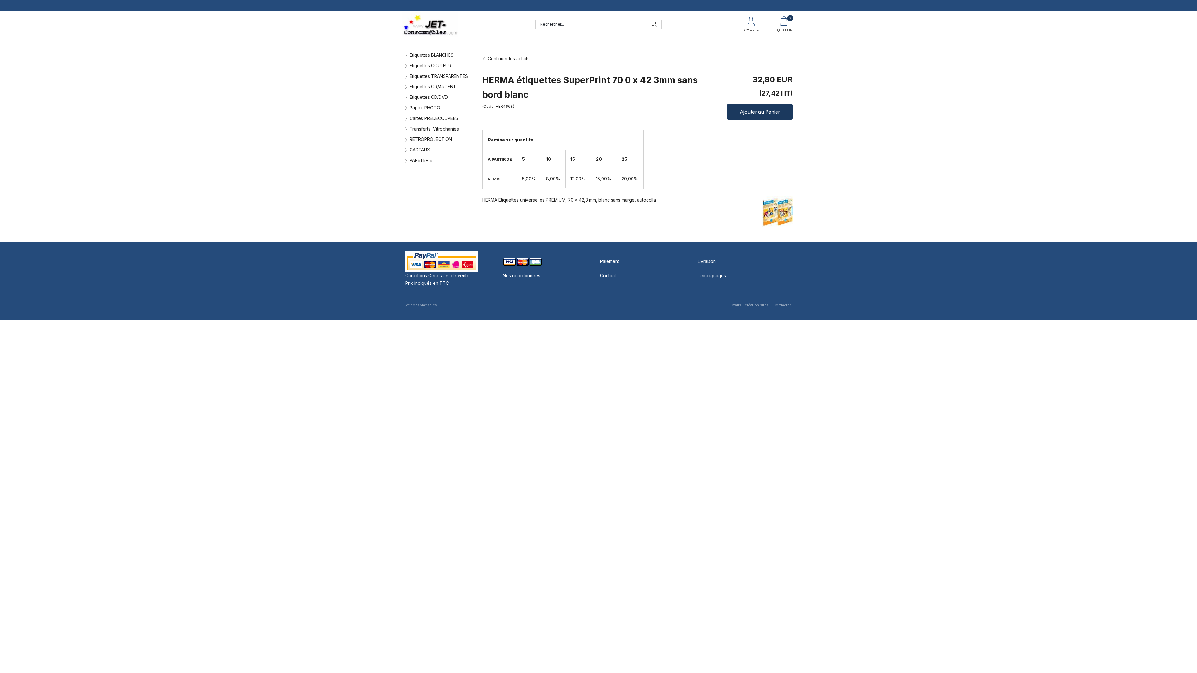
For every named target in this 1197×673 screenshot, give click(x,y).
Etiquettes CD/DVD (429, 97)
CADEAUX (420, 149)
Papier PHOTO (425, 107)
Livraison (707, 261)
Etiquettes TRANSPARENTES (439, 76)
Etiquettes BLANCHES (432, 55)
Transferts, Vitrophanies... (436, 128)
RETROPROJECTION (431, 139)
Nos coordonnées (521, 275)
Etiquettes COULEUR (430, 65)
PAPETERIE (421, 160)
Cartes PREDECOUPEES (434, 118)
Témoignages (712, 275)
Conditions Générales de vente (437, 275)
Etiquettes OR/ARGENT (433, 86)
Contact (608, 275)
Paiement (609, 261)
